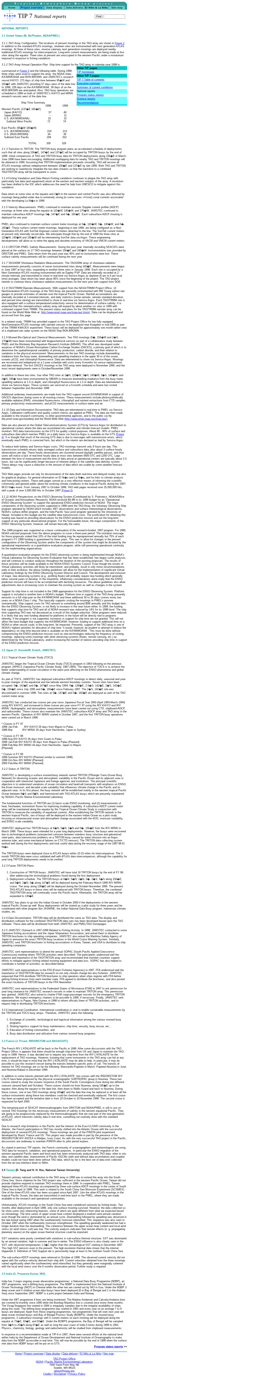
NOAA (39, 1361)
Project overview (34, 1353)
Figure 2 (119, 43)
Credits (47, 1373)
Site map (108, 1353)
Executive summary (88, 83)
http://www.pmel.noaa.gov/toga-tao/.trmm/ (65, 312)
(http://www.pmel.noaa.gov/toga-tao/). (86, 418)
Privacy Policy (76, 1373)
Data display (53, 1353)
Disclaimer (60, 1373)
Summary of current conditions (95, 87)
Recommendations (88, 102)
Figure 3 (24, 70)
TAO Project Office (64, 1358)
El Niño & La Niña (90, 1353)
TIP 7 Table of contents (90, 79)
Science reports (86, 98)
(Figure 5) (67, 490)
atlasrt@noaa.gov (64, 1370)
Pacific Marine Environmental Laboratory (69, 1361)
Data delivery (70, 1353)
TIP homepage (85, 71)
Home (18, 1353)
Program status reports (90, 94)
